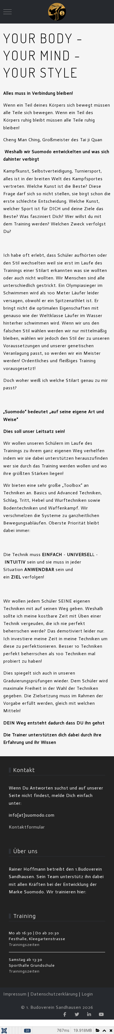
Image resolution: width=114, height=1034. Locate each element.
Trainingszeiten (24, 944)
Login (87, 994)
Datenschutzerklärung (54, 994)
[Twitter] (77, 1014)
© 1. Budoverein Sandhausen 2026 (57, 1007)
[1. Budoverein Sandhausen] (57, 12)
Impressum (15, 994)
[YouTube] (101, 1014)
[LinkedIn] (89, 1014)
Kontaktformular (27, 827)
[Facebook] (65, 1014)
